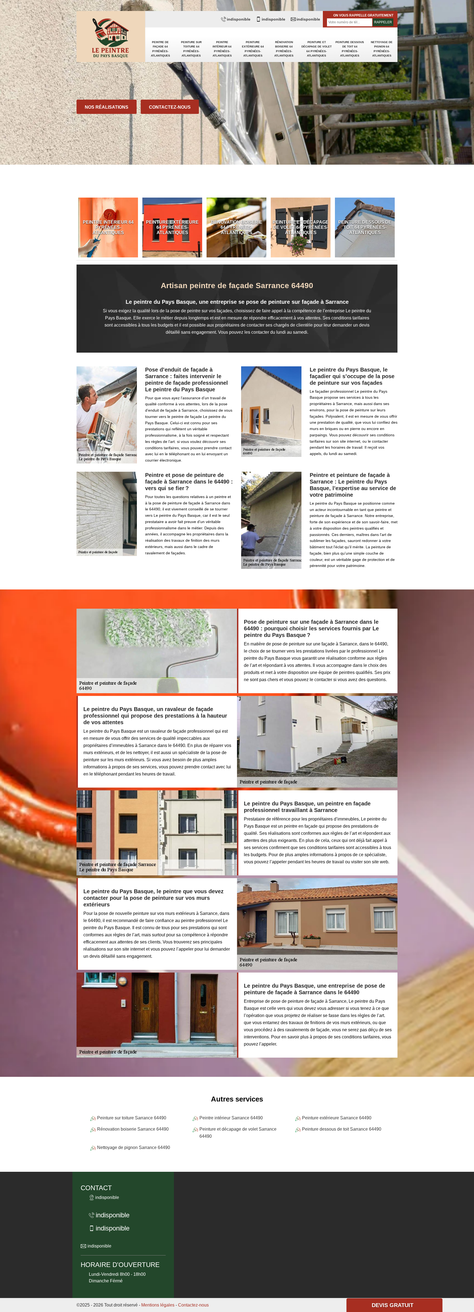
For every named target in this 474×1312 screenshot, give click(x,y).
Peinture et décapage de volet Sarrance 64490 (237, 1133)
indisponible (238, 19)
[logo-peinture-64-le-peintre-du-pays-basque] (110, 38)
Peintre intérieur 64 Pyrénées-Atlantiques (222, 49)
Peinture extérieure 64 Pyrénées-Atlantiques (253, 49)
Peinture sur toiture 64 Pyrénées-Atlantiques (191, 49)
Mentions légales (157, 1305)
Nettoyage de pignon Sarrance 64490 (133, 1147)
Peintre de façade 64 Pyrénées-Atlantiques (160, 49)
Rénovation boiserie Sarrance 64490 (133, 1129)
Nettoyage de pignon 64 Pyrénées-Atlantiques (382, 49)
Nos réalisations (106, 107)
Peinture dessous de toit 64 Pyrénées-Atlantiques (349, 49)
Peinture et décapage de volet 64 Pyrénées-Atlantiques (316, 49)
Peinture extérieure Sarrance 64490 (336, 1118)
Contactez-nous (170, 107)
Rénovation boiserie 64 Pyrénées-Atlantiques (284, 49)
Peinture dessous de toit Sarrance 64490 (341, 1129)
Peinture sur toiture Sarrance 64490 (131, 1118)
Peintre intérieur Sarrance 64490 (231, 1118)
